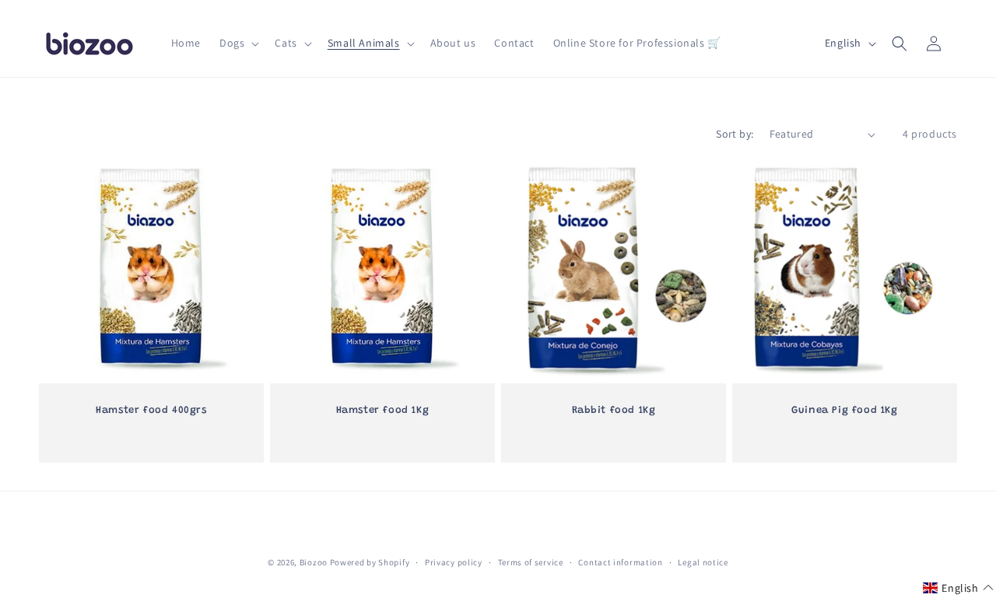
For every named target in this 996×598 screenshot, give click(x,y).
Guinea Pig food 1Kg (844, 410)
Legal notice (703, 562)
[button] (237, 42)
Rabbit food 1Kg (614, 410)
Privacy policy (453, 562)
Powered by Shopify (370, 562)
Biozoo (314, 562)
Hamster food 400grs (151, 410)
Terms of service (530, 562)
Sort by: (734, 134)
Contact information (620, 562)
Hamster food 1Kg (383, 410)
